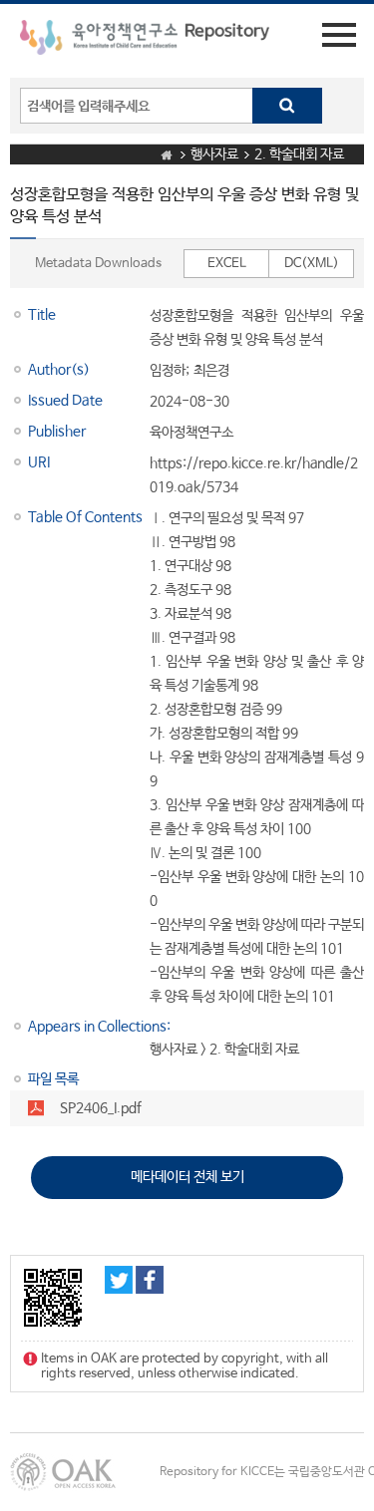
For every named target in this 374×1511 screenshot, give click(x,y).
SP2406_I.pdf (101, 1108)
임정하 (168, 371)
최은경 (211, 371)
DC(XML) (311, 263)
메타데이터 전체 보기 (187, 1177)
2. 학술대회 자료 (299, 154)
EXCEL (226, 263)
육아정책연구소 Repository (144, 41)
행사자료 (214, 154)
